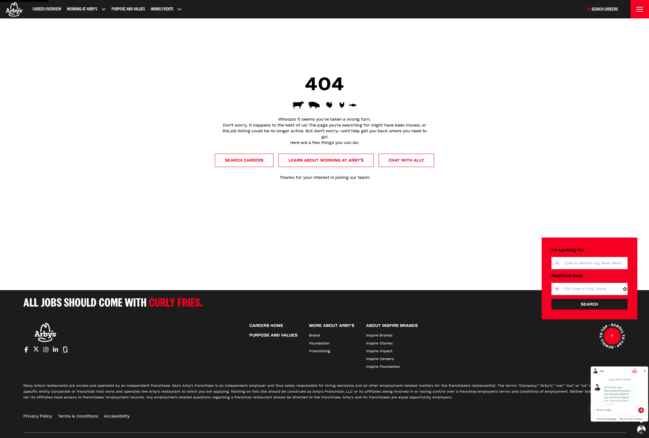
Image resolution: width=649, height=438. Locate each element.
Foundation (319, 343)
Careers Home (266, 325)
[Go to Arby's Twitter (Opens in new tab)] (36, 350)
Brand (314, 335)
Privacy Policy (37, 416)
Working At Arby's (82, 9)
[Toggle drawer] (640, 9)
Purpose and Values (128, 9)
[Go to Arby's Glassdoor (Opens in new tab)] (65, 350)
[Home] (14, 9)
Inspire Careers (380, 359)
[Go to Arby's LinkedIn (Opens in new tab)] (55, 350)
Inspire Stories (379, 343)
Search (589, 304)
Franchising (319, 351)
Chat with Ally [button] (406, 160)
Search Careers (244, 160)
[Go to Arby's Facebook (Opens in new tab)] (26, 350)
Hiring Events (162, 9)
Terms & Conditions (78, 416)
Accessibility (117, 416)
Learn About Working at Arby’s (326, 160)
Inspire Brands (379, 335)
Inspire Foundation (383, 367)
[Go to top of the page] (612, 336)
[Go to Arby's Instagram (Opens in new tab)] (46, 350)
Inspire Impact (379, 351)
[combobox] (590, 289)
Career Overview (47, 9)
